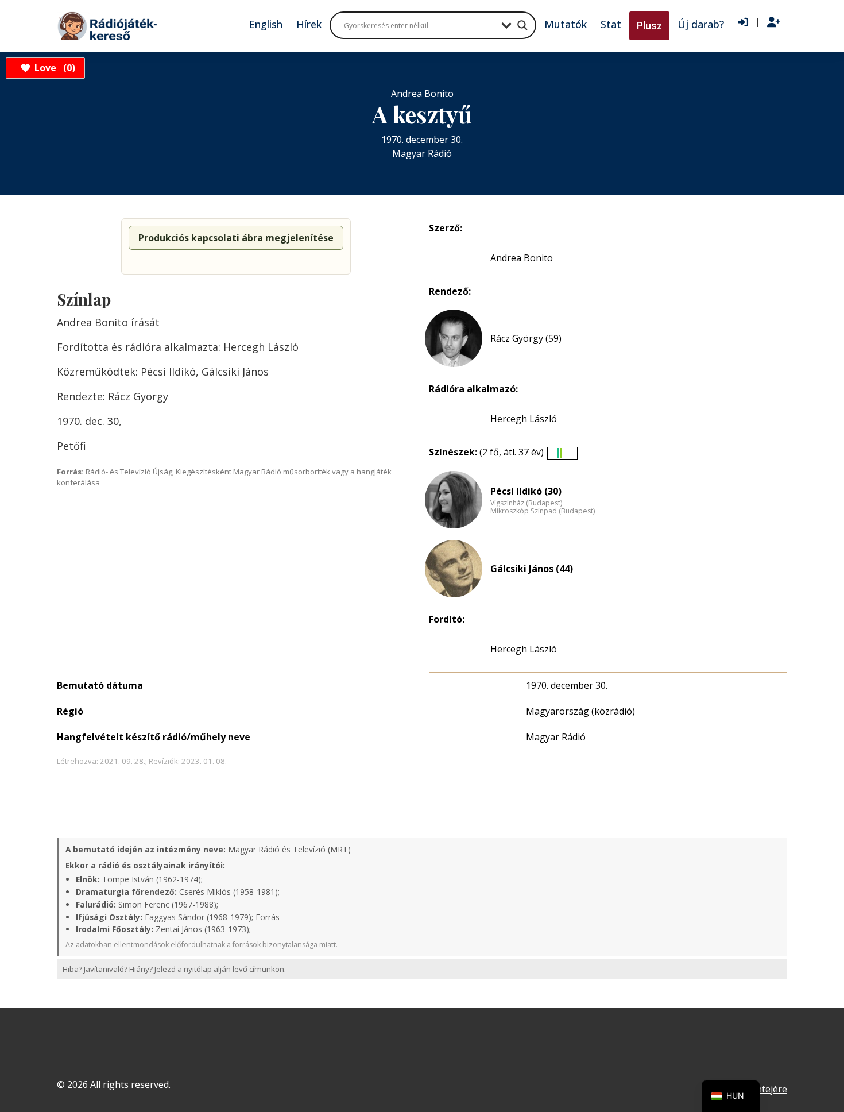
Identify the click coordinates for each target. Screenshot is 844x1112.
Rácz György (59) (526, 338)
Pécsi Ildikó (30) (526, 491)
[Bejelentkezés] (743, 22)
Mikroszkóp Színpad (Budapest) (542, 511)
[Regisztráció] (773, 22)
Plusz (649, 26)
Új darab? (700, 24)
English (265, 24)
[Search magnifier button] (522, 25)
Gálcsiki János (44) (531, 568)
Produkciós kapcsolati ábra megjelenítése (236, 237)
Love (53, 67)
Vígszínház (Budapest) (526, 503)
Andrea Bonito (521, 258)
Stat (611, 24)
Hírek (309, 24)
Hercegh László (523, 418)
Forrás (267, 917)
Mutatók (565, 24)
